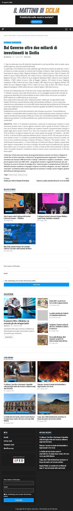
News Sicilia (7, 42)
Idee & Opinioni (10, 316)
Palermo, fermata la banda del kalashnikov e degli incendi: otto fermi (53, 371)
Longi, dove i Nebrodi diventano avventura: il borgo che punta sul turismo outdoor (53, 404)
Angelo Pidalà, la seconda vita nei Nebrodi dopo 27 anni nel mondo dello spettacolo (52, 467)
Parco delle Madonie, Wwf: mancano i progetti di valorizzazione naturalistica (42, 340)
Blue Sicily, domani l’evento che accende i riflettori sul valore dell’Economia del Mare (20, 233)
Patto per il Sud (22, 175)
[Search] (70, 29)
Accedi (6, 437)
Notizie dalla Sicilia (11, 379)
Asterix (7, 326)
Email (6, 273)
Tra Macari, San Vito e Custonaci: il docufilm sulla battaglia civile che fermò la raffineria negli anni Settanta (20, 371)
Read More (8, 337)
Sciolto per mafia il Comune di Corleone (16, 179)
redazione (8, 57)
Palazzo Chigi (13, 175)
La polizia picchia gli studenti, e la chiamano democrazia (42, 315)
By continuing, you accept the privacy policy (20, 281)
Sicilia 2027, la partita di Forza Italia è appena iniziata (42, 303)
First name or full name (12, 266)
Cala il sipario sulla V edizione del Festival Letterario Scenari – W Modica (20, 203)
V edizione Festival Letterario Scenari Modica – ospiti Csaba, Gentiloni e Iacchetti (53, 203)
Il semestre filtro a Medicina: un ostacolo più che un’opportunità (20, 308)
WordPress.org (8, 448)
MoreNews (43, 509)
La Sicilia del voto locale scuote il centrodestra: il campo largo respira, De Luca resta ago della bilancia (20, 404)
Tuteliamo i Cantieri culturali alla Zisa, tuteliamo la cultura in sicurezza (42, 327)
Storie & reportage (44, 412)
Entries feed (8, 441)
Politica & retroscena (23, 412)
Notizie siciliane (16, 42)
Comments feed (9, 444)
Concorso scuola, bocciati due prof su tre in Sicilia (52, 179)
